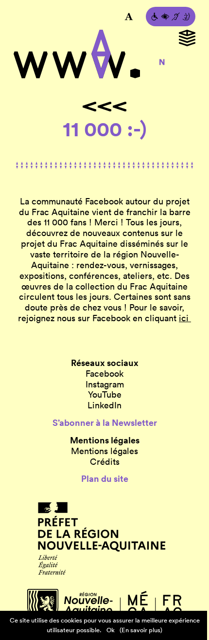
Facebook (104, 373)
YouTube (105, 394)
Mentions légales (104, 451)
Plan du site (104, 479)
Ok (110, 630)
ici (185, 318)
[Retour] (104, 106)
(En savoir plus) (141, 630)
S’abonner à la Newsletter (104, 423)
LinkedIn (104, 405)
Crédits (105, 462)
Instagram (105, 384)
